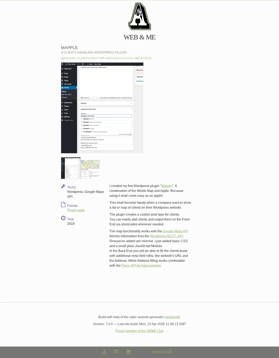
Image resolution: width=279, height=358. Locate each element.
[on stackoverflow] (104, 351)
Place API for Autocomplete (141, 265)
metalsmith (172, 317)
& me (147, 37)
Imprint (157, 351)
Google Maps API (175, 231)
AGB (168, 351)
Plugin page (76, 210)
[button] (71, 168)
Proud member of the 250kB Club (139, 331)
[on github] (116, 351)
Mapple (166, 186)
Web (131, 37)
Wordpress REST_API (166, 236)
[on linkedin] (128, 352)
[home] (139, 16)
